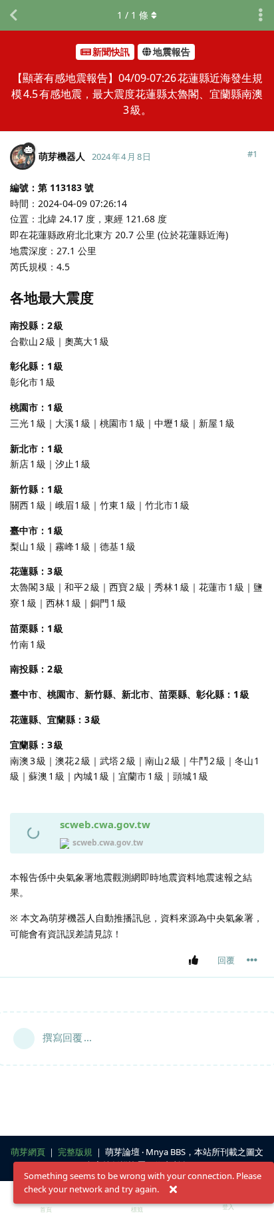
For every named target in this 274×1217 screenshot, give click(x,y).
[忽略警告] (173, 1190)
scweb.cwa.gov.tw (105, 824)
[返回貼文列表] (13, 15)
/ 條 (132, 15)
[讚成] (196, 960)
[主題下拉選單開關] (260, 15)
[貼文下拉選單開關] (252, 960)
